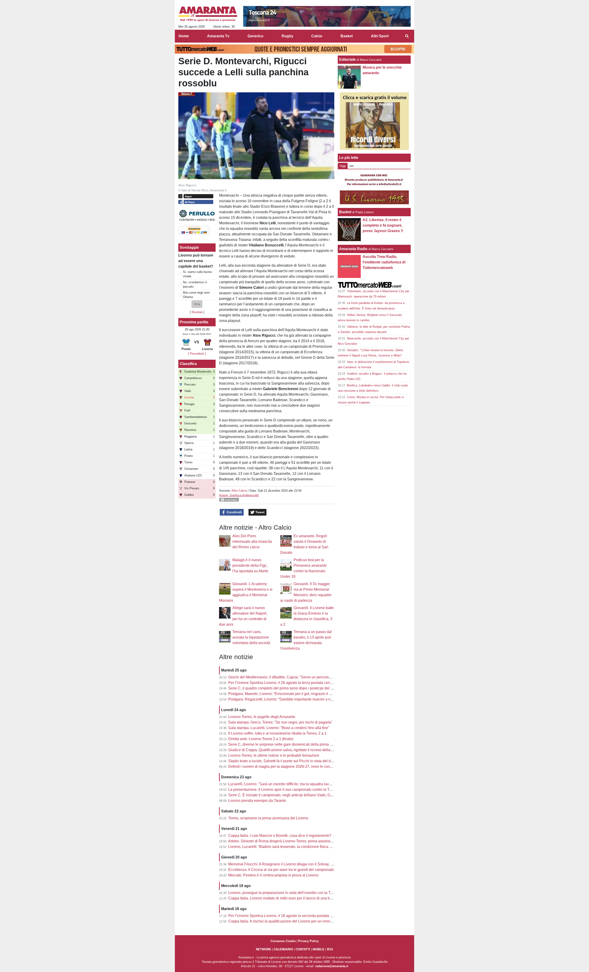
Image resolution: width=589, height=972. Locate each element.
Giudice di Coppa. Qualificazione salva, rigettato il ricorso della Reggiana (287, 750)
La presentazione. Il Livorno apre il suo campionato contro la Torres (282, 789)
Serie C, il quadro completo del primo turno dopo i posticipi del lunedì (284, 688)
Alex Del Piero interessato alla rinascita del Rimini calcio (252, 541)
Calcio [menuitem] (316, 36)
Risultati (197, 312)
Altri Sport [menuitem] (380, 36)
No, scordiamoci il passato (195, 284)
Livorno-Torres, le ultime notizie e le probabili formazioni (273, 755)
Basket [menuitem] (347, 36)
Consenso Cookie (283, 941)
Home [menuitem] (184, 36)
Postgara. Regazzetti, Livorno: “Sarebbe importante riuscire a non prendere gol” (292, 699)
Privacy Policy (308, 941)
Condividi (234, 512)
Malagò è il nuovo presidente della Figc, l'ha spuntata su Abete (250, 565)
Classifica (188, 364)
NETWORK (263, 949)
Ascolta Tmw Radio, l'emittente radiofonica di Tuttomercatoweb (384, 262)
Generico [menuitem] (255, 36)
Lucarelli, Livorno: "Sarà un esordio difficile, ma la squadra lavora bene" (286, 784)
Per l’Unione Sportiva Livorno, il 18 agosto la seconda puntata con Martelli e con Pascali (300, 916)
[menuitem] (406, 36)
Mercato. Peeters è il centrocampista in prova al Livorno (273, 875)
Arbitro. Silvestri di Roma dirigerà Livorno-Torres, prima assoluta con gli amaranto (294, 841)
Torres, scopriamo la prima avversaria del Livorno (268, 818)
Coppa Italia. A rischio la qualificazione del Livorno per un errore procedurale (290, 921)
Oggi (343, 166)
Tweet (259, 512)
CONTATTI (303, 949)
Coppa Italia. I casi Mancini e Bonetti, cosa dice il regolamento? (279, 836)
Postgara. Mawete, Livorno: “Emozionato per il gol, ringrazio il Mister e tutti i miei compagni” (302, 694)
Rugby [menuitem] (287, 36)
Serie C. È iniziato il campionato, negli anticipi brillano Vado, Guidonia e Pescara (294, 795)
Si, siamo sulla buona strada (197, 274)
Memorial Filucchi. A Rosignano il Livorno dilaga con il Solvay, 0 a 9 (283, 864)
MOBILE (318, 949)
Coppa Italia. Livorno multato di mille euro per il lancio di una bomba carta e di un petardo (300, 898)
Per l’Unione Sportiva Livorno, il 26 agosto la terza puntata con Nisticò (285, 683)
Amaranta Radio (353, 249)
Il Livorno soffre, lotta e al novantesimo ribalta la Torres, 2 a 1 (277, 733)
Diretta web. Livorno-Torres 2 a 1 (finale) (260, 739)
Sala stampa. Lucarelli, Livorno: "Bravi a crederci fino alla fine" (278, 728)
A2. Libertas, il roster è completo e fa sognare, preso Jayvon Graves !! (383, 225)
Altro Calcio (239, 490)
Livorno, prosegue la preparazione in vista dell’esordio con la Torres (283, 893)
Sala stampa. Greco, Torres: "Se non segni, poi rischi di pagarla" (280, 722)
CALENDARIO (283, 949)
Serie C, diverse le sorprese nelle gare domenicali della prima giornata (285, 744)
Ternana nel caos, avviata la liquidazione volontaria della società (251, 637)
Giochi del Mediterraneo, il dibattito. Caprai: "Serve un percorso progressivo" (290, 677)
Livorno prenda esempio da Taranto (257, 801)
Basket (345, 212)
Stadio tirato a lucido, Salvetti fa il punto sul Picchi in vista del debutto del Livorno (294, 761)
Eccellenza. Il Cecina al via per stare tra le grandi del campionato (281, 870)
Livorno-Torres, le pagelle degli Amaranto (261, 717)
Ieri (351, 166)
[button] (197, 304)
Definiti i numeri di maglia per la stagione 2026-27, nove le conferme (283, 766)
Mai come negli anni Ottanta (196, 295)
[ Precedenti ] (197, 353)
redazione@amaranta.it (331, 966)
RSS (330, 949)
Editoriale (347, 59)
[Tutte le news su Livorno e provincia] (207, 14)
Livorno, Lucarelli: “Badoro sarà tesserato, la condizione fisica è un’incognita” (290, 847)
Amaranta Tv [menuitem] (218, 36)
